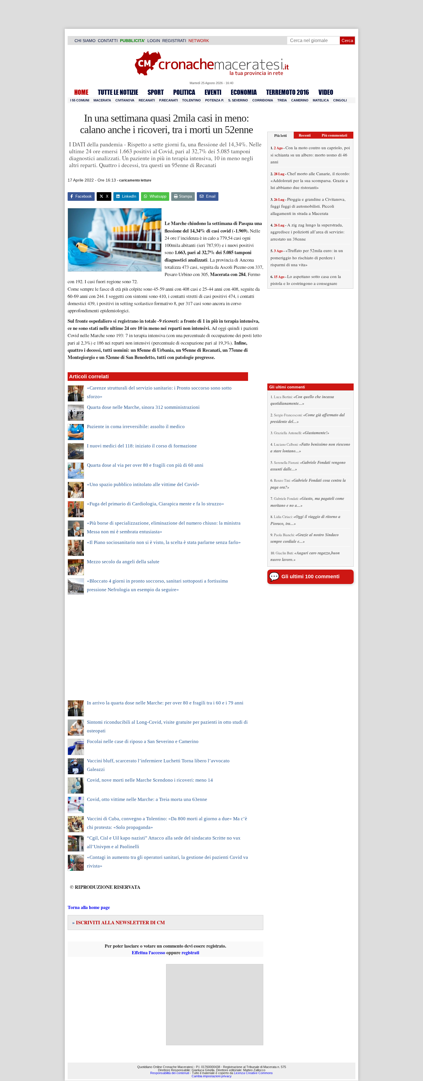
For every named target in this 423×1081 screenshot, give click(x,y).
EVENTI (213, 92)
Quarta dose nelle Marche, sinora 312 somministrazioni (143, 407)
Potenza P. (214, 100)
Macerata (102, 100)
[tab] (280, 135)
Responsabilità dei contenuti (169, 1073)
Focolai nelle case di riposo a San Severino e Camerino (143, 741)
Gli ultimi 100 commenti (310, 576)
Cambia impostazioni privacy (212, 1076)
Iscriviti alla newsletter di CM (118, 922)
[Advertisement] (158, 651)
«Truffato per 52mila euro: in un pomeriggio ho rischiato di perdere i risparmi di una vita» (306, 257)
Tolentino (191, 100)
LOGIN (153, 40)
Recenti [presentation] (305, 135)
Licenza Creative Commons (253, 1073)
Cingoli (340, 100)
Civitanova (124, 100)
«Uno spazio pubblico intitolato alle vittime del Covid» (143, 484)
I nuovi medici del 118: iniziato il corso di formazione (142, 446)
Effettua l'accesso (148, 952)
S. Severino (238, 100)
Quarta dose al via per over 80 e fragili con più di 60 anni (145, 465)
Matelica (321, 100)
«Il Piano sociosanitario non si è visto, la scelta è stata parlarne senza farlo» (164, 542)
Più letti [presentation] (280, 135)
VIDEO (326, 92)
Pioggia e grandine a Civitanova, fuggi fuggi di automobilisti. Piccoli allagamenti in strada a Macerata (308, 206)
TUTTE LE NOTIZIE (118, 92)
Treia (282, 100)
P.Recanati (168, 100)
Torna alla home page (89, 907)
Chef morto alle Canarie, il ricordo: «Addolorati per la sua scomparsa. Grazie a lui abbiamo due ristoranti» (310, 180)
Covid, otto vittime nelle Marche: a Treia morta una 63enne (147, 799)
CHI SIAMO (85, 40)
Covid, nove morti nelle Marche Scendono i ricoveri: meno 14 (150, 780)
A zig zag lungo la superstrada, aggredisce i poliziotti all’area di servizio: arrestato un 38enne (307, 232)
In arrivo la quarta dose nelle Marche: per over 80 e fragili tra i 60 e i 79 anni (165, 703)
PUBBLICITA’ (132, 40)
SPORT (156, 92)
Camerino (299, 100)
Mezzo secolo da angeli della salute (123, 561)
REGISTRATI (174, 40)
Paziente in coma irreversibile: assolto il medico (136, 426)
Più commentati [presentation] (334, 135)
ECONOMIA (244, 92)
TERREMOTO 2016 (287, 92)
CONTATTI (108, 40)
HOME (81, 92)
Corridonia (262, 100)
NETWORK (198, 40)
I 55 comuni (79, 100)
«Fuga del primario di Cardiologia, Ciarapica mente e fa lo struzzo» (155, 504)
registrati (190, 952)
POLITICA (184, 92)
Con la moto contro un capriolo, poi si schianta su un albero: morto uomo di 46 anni (310, 155)
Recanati (147, 100)
